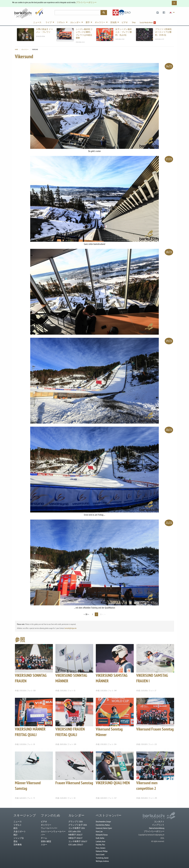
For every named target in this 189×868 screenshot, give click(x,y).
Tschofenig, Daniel (102, 858)
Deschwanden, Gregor (103, 821)
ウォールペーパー (49, 828)
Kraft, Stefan (100, 838)
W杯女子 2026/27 (75, 838)
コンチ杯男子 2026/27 (77, 841)
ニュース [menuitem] (37, 22)
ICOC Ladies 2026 (74, 831)
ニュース (17, 821)
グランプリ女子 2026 (77, 825)
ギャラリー (25, 49)
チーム (44, 838)
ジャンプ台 (18, 838)
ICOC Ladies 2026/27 (75, 844)
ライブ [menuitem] (49, 22)
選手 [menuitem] (88, 22)
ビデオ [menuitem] (125, 22)
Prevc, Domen (100, 848)
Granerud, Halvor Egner (104, 828)
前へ (87, 614)
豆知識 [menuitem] (113, 22)
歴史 (15, 841)
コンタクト (159, 821)
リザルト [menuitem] (61, 22)
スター (44, 844)
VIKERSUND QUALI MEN (113, 782)
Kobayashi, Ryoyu (102, 834)
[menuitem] (157, 13)
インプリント (158, 824)
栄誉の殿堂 (46, 841)
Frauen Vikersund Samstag (74, 782)
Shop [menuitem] (134, 22)
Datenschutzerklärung (156, 828)
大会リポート (19, 831)
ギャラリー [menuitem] (100, 22)
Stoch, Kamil (100, 854)
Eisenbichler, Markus (103, 825)
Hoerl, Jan (99, 831)
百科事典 (17, 844)
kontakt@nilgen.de (70, 628)
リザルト (17, 825)
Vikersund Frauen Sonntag (155, 729)
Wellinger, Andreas (102, 861)
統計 (15, 834)
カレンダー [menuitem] (75, 22)
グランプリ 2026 (75, 821)
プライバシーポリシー (86, 2)
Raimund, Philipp (101, 851)
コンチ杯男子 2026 (76, 828)
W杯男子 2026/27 (75, 834)
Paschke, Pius (100, 844)
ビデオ (44, 821)
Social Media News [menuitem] (147, 22)
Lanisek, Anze (100, 841)
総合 (15, 828)
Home (16, 49)
